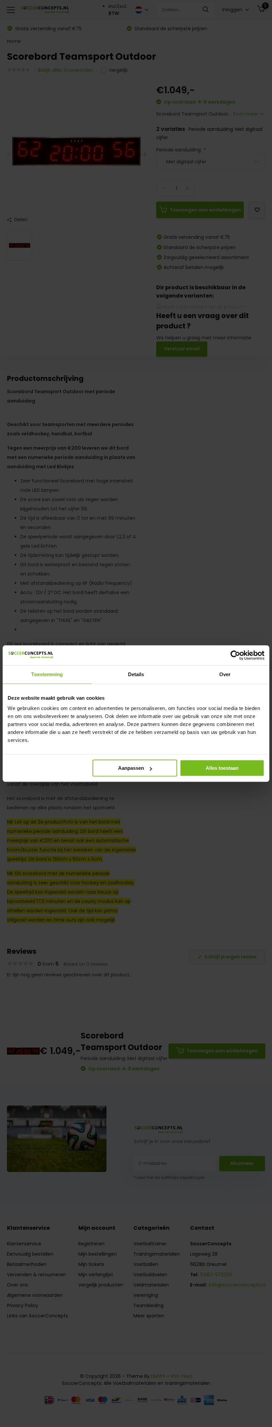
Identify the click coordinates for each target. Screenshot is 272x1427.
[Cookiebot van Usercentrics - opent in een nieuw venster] (235, 655)
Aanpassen (131, 768)
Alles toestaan (222, 768)
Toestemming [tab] (47, 674)
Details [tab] (136, 674)
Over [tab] (225, 674)
